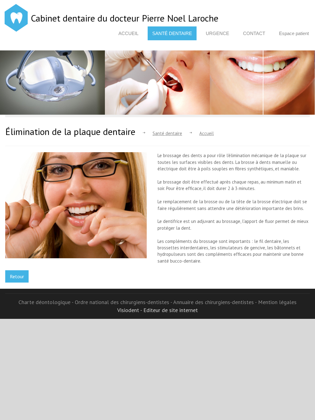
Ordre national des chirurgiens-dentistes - (124, 302)
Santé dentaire (172, 33)
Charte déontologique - (46, 302)
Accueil (128, 33)
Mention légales (277, 302)
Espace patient (294, 33)
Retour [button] (17, 276)
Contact (254, 33)
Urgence (217, 33)
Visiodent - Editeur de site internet (157, 310)
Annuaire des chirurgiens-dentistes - (215, 302)
